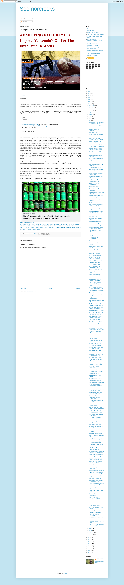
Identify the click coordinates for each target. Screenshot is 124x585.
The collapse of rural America (96, 321)
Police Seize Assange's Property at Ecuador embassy (94, 499)
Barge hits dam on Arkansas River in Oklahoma (96, 348)
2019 (89, 104)
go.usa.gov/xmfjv (26, 126)
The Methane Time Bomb (93, 53)
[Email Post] (39, 233)
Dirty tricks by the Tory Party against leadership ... (95, 180)
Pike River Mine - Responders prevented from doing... (96, 441)
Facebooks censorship (94, 324)
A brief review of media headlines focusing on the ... (96, 139)
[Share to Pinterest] (49, 234)
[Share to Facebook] (47, 234)
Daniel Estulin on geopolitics (96, 439)
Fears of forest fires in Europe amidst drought (96, 404)
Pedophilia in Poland (94, 373)
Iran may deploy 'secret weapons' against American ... (96, 276)
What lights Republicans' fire (96, 295)
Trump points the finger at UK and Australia (96, 297)
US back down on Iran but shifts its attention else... (95, 379)
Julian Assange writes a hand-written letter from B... (96, 308)
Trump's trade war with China (96, 476)
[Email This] (42, 234)
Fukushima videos (91, 48)
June (90, 118)
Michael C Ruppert (92, 55)
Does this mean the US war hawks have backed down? (96, 408)
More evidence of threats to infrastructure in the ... (95, 317)
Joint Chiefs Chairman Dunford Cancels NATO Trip (96, 389)
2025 (89, 91)
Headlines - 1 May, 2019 (95, 132)
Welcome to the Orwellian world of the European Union (95, 284)
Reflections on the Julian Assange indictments (95, 332)
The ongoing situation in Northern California (95, 142)
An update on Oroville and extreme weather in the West (96, 328)
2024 (89, 93)
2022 (89, 97)
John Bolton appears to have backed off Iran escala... (96, 126)
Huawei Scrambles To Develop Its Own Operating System (96, 452)
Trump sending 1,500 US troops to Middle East (95, 280)
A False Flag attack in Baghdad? (94, 515)
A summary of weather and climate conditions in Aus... (96, 418)
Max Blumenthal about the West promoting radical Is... (96, 304)
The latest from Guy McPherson (96, 310)
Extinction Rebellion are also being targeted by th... (96, 261)
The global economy (94, 186)
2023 (89, 95)
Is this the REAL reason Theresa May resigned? (95, 258)
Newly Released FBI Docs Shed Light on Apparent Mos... (95, 271)
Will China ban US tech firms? (96, 290)
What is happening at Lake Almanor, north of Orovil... (95, 370)
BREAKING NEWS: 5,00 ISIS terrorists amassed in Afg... (96, 473)
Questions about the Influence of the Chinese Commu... (96, 228)
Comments (25, 21)
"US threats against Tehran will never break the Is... (96, 525)
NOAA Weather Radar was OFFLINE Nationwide (95, 393)
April (90, 528)
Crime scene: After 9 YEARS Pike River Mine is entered (96, 445)
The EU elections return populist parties (94, 267)
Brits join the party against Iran (96, 382)
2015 (89, 544)
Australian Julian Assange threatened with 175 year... (96, 363)
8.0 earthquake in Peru (94, 264)
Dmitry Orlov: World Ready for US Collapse (96, 415)
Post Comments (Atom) (32, 291)
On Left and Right (93, 202)
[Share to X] (45, 234)
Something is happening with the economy (96, 177)
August (91, 114)
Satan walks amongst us (95, 167)
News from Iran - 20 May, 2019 (96, 470)
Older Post (77, 288)
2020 (89, 101)
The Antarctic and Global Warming (95, 34)
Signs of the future (93, 465)
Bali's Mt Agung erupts (94, 326)
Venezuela (27, 236)
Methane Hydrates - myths (93, 47)
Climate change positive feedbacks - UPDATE (93, 44)
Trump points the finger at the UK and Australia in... (96, 250)
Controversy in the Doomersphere (93, 238)
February (91, 532)
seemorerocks (100, 558)
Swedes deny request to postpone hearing (95, 222)
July (90, 116)
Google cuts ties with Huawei (96, 502)
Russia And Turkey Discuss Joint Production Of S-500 (96, 458)
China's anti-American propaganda (94, 494)
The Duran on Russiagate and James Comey (96, 301)
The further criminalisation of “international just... (96, 205)
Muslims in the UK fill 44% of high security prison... (96, 504)
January (91, 535)
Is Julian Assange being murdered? (94, 184)
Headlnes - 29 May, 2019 (95, 162)
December (91, 105)
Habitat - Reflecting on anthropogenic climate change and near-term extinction (94, 41)
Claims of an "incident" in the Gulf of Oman (96, 135)
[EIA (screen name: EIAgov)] (22, 118)
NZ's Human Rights (93, 216)
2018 (89, 537)
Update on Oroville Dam (95, 255)
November (91, 108)
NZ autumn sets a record (95, 241)
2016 (89, 541)
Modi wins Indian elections (95, 335)
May (90, 120)
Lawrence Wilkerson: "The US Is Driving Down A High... (96, 455)
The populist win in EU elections (94, 189)
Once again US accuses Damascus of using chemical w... (95, 397)
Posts (23, 18)
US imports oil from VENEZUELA (93, 337)
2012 (89, 550)
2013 (89, 548)
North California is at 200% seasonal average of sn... (95, 152)
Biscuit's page (90, 30)
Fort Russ (22, 95)
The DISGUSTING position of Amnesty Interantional (96, 344)
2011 (89, 552)
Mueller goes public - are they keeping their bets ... (96, 170)
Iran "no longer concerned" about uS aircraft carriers (95, 149)
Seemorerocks (37, 9)
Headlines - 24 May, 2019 (95, 357)
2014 (89, 546)
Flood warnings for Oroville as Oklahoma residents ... (96, 123)
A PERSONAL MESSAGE (95, 319)
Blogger (65, 573)
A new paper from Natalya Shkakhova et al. (95, 231)
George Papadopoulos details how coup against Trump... (96, 484)
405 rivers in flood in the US (95, 433)
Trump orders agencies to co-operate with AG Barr (96, 355)
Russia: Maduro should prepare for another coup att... (95, 386)
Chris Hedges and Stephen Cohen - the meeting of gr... (96, 288)
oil (24, 236)
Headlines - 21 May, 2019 (95, 424)
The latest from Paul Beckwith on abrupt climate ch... (96, 313)
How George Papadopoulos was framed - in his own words (96, 213)
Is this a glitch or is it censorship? (94, 367)
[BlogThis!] (44, 234)
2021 (89, 99)
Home (50, 288)
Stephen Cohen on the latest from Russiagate (96, 196)
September (92, 112)
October (91, 110)
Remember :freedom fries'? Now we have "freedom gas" (96, 145)
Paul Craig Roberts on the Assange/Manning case (95, 411)
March (90, 530)
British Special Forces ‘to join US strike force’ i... (96, 448)
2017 (89, 539)
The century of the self (94, 253)
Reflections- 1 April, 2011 (93, 32)
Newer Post (23, 288)
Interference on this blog (95, 225)
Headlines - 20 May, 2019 (95, 478)
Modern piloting (92, 293)
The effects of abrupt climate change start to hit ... (96, 481)
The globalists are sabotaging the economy (96, 174)
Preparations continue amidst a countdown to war (96, 518)
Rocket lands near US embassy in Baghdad (95, 511)
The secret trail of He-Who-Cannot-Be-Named (95, 462)
